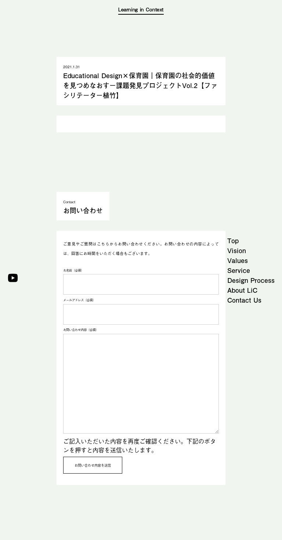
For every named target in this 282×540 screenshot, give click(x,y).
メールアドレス (79, 300)
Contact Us (244, 300)
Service (238, 270)
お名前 (73, 270)
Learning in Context (141, 9)
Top (233, 240)
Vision (236, 250)
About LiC (242, 290)
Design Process (251, 280)
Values (237, 260)
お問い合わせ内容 (80, 329)
